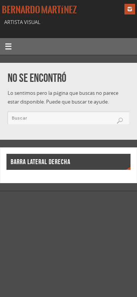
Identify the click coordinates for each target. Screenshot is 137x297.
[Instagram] (129, 9)
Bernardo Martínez (39, 9)
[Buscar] (120, 121)
